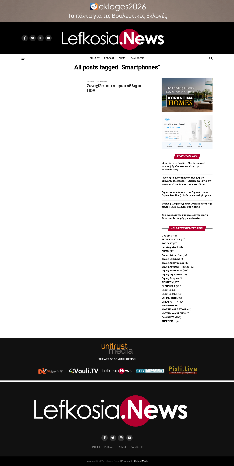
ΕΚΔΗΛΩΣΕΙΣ (137, 58)
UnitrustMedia (141, 461)
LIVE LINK (167, 235)
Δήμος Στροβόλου (172, 274)
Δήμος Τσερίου (170, 278)
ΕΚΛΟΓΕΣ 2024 (169, 294)
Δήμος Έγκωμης (171, 259)
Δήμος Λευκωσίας (172, 270)
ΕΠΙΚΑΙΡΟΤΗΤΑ (170, 302)
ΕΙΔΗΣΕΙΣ (95, 58)
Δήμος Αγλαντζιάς (172, 255)
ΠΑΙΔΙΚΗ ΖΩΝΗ (170, 317)
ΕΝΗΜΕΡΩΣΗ (169, 298)
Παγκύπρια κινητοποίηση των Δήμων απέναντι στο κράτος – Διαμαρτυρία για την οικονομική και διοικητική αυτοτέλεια (186, 181)
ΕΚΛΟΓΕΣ (167, 290)
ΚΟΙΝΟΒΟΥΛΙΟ (169, 305)
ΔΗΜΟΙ (122, 58)
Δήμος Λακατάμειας (173, 263)
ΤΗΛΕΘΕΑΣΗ (168, 321)
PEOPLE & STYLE (171, 239)
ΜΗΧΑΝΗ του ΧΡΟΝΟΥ (174, 313)
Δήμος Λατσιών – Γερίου (175, 266)
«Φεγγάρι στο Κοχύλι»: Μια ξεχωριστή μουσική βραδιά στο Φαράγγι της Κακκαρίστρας (183, 166)
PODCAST (109, 58)
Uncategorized (170, 247)
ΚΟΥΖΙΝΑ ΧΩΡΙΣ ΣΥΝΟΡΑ (175, 309)
